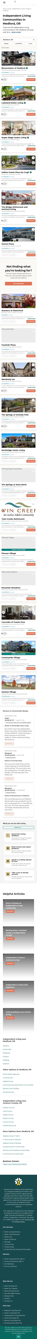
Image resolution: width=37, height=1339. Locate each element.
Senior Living (7, 9)
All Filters (19, 43)
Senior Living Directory (12, 1232)
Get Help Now (18, 283)
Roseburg (6, 1053)
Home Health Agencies (11, 1074)
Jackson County (8, 1107)
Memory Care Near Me (12, 1320)
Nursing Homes (8, 1092)
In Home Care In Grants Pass (13, 1154)
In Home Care (8, 1078)
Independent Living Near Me (14, 1315)
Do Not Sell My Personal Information (17, 1249)
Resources (8, 1237)
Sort (31, 43)
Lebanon (6, 1064)
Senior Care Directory (12, 1234)
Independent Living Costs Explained (17, 987)
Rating (6, 43)
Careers (7, 1298)
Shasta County (8, 1115)
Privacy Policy (20, 1222)
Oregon (28, 9)
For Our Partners (10, 1266)
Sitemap (7, 1242)
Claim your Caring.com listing (15, 1164)
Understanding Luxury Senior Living (18, 1014)
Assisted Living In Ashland (12, 1143)
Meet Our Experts (10, 1288)
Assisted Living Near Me (12, 1310)
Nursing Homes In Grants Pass (13, 1147)
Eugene (6, 1056)
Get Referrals (9, 1264)
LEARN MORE (31, 76)
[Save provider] (33, 53)
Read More (10, 911)
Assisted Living (8, 1081)
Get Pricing (30, 79)
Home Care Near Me (11, 1318)
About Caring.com (10, 1286)
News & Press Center (11, 1291)
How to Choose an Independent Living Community (14, 907)
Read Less (17, 827)
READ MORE (16, 32)
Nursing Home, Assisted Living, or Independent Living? (16, 934)
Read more (9, 743)
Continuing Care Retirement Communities (18, 1085)
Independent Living (18, 9)
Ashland (6, 1046)
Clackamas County (9, 1125)
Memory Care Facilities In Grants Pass (16, 1150)
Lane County (7, 1111)
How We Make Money (12, 1293)
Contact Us (8, 1301)
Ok (18, 1336)
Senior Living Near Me (12, 1313)
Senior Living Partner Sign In (14, 1259)
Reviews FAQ (9, 1296)
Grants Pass (7, 1049)
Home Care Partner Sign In (14, 1261)
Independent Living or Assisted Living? (15, 960)
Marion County (8, 1118)
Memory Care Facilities (11, 1088)
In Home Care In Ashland (12, 1139)
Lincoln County (8, 1122)
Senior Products (10, 1239)
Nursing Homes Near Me (13, 1323)
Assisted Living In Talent (11, 1136)
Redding (6, 1060)
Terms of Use (29, 1219)
